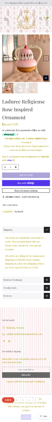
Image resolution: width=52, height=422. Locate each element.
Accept (26, 417)
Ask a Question (9, 204)
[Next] (46, 58)
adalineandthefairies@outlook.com (24, 334)
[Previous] (6, 58)
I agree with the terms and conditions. (25, 381)
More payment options (26, 190)
